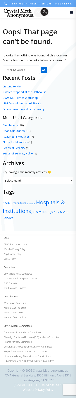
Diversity (31, 203)
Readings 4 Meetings (16, 136)
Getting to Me (12, 86)
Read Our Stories (14, 131)
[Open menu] (70, 12)
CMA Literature (14, 203)
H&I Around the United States (22, 103)
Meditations (10, 125)
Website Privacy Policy (38, 390)
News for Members (15, 142)
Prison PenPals (60, 212)
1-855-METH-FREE (22, 3)
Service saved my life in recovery (23, 109)
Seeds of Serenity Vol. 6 (18, 153)
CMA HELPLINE (58, 3)
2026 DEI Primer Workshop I (21, 98)
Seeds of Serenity (14, 148)
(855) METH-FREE (26, 385)
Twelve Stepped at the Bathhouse (25, 92)
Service (8, 218)
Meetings (46, 211)
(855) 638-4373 (52, 385)
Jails (35, 211)
